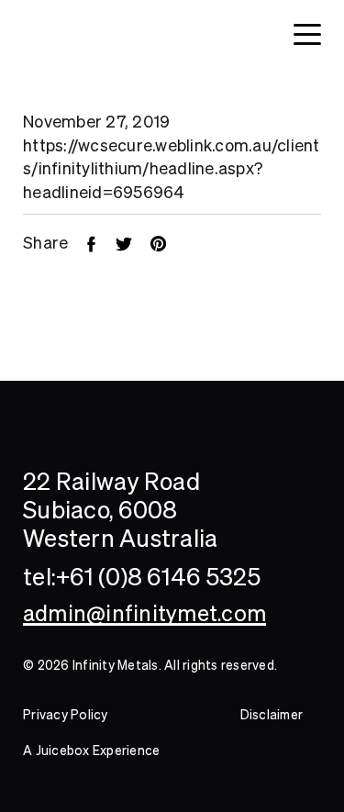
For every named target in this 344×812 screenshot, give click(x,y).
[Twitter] (133, 242)
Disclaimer (272, 714)
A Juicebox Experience (91, 750)
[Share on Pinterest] (167, 242)
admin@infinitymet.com (144, 613)
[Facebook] (100, 242)
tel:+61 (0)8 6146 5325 (142, 576)
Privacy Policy (65, 714)
